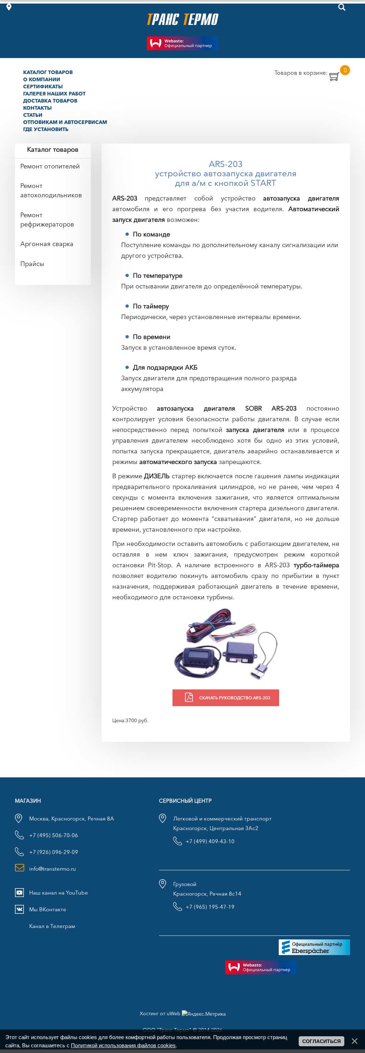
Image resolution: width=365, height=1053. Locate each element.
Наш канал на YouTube (58, 892)
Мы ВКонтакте (47, 909)
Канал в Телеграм (52, 926)
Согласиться (321, 1041)
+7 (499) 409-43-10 (210, 841)
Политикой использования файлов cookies (123, 1045)
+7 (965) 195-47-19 (210, 906)
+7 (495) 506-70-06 (53, 835)
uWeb (173, 1013)
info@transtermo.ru (52, 868)
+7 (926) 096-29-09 (53, 852)
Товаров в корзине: (310, 72)
